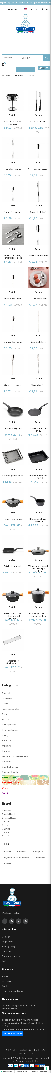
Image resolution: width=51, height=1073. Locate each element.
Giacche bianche (10, 766)
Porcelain (6, 693)
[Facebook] (4, 921)
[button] (44, 68)
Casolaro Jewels (10, 772)
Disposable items (10, 730)
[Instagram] (11, 921)
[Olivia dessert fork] (38, 277)
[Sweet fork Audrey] (13, 191)
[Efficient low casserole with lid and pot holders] (38, 545)
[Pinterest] (25, 921)
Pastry (5, 735)
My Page (14, 9)
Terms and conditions (12, 991)
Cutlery (5, 703)
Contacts (6, 951)
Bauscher (6, 810)
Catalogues (37, 851)
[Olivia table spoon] (13, 364)
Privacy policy (9, 946)
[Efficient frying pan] (13, 407)
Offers (5, 787)
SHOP (25, 69)
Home (7, 75)
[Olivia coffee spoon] (13, 320)
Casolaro (6, 821)
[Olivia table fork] (38, 364)
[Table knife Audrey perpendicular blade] (13, 234)
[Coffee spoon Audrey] (38, 147)
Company (6, 936)
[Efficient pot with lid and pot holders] (38, 592)
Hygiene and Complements (15, 756)
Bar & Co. (6, 740)
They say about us (11, 956)
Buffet (5, 714)
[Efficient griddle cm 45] (13, 454)
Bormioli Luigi (8, 814)
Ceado (5, 825)
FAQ (4, 961)
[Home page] (25, 23)
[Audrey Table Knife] (38, 191)
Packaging (7, 751)
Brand (20, 75)
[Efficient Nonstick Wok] (13, 497)
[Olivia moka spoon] (13, 277)
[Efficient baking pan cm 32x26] (38, 454)
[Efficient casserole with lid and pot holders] (13, 592)
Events (7, 863)
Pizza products (9, 724)
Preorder (6, 761)
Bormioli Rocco (9, 817)
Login (46, 9)
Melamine (6, 745)
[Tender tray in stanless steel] (13, 639)
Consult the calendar (13, 1033)
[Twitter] (18, 921)
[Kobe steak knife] (38, 100)
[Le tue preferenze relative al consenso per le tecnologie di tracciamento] (46, 1068)
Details (13, 115)
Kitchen (5, 719)
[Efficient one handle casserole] (38, 497)
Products (8, 57)
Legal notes (7, 941)
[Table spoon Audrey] (38, 234)
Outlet (5, 793)
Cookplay (6, 832)
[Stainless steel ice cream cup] (13, 100)
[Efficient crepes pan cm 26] (38, 407)
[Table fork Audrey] (13, 147)
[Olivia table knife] (38, 320)
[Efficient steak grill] (13, 545)
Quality (5, 986)
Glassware (7, 698)
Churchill (6, 828)
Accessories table (10, 709)
